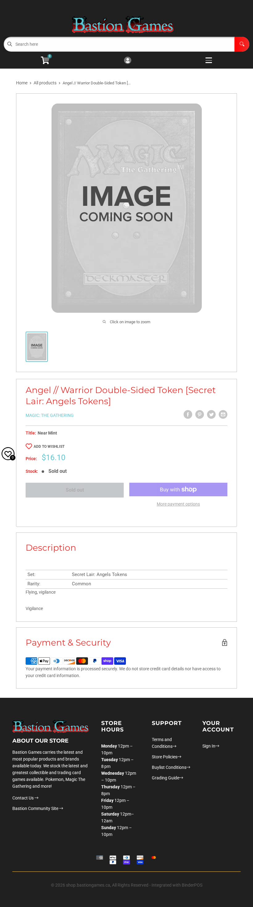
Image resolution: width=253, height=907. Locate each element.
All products (45, 82)
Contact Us (23, 797)
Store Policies (164, 756)
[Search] (241, 44)
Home (21, 82)
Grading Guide (165, 777)
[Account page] (127, 61)
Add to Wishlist (49, 446)
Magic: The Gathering (50, 415)
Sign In (208, 746)
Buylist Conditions (169, 767)
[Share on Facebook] (188, 414)
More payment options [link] (178, 504)
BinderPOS (192, 885)
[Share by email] (223, 414)
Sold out (75, 490)
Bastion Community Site (35, 808)
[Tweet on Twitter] (211, 414)
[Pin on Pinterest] (199, 414)
